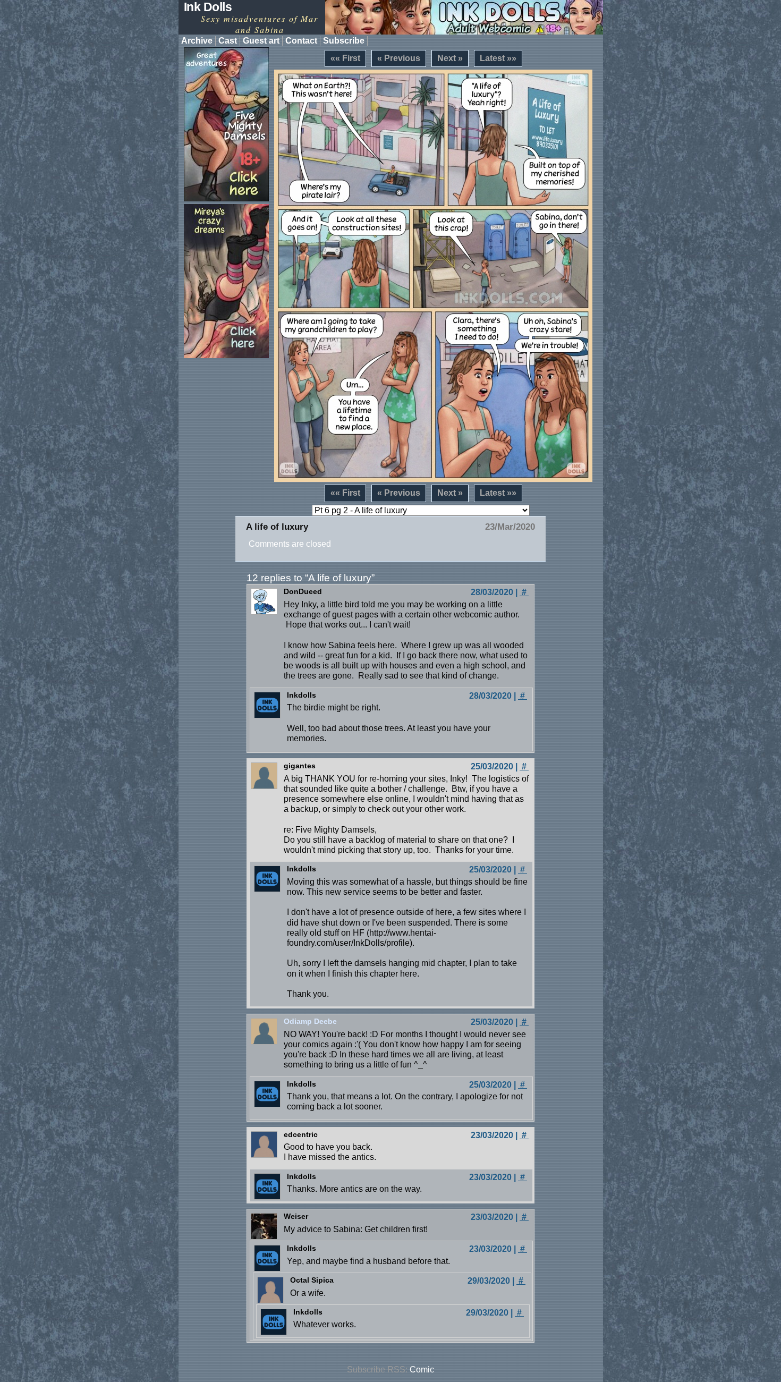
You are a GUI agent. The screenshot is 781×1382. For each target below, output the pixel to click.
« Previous (398, 58)
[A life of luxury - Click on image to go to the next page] (433, 276)
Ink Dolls (208, 7)
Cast (227, 40)
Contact (301, 40)
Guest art (261, 40)
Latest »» (498, 58)
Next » (450, 58)
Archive (197, 40)
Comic (422, 1369)
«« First (345, 58)
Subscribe (343, 40)
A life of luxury (277, 527)
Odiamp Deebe (310, 1021)
